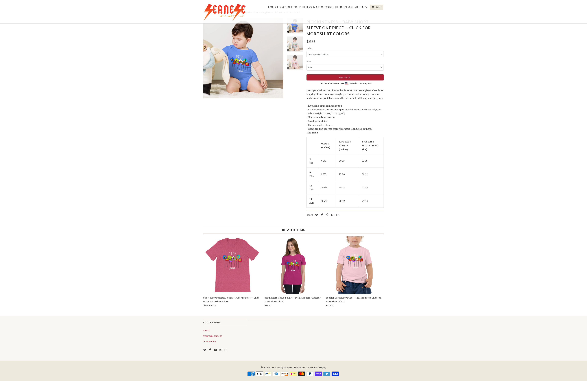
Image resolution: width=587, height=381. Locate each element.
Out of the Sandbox (298, 367)
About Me (293, 7)
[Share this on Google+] (332, 215)
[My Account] (362, 8)
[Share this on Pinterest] (326, 215)
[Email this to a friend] (337, 215)
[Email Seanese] (226, 350)
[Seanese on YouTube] (215, 350)
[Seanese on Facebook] (210, 350)
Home (271, 7)
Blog (320, 7)
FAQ (315, 7)
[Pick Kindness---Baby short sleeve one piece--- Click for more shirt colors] (243, 58)
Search (206, 330)
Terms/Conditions (212, 336)
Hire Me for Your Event (347, 7)
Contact (329, 7)
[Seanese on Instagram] (221, 350)
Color (309, 48)
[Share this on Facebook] (321, 215)
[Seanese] (224, 11)
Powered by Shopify (317, 367)
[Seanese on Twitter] (205, 350)
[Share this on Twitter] (316, 215)
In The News (305, 7)
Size (308, 61)
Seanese (272, 367)
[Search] (366, 8)
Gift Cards (281, 7)
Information (209, 341)
